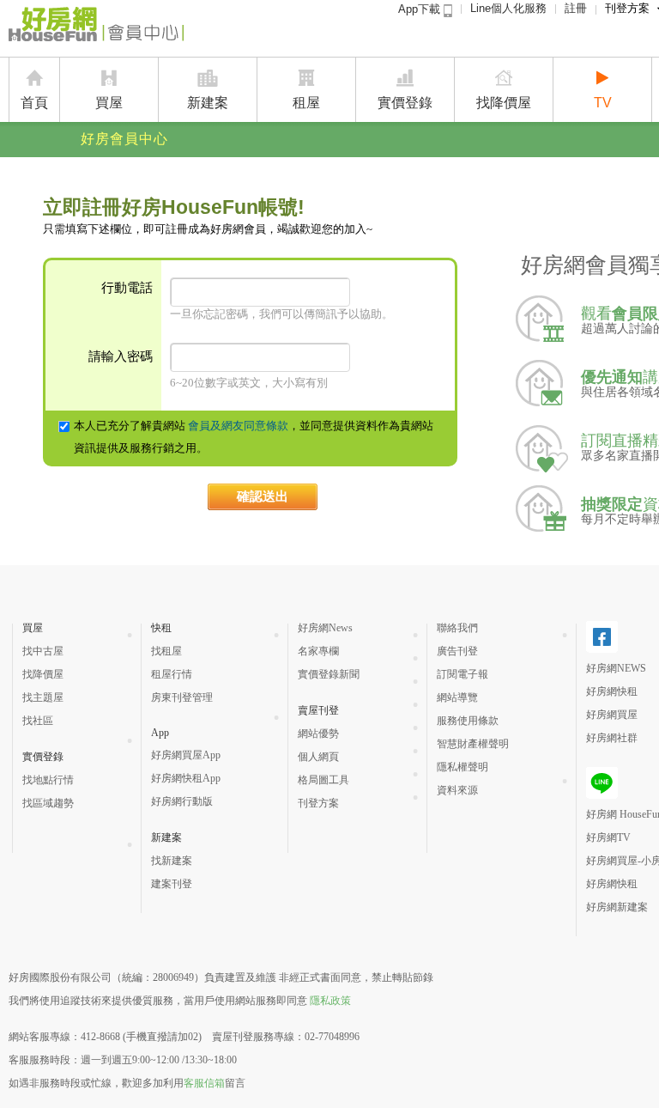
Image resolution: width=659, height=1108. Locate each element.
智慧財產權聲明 (473, 744)
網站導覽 (457, 697)
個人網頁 (318, 757)
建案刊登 (171, 884)
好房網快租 (612, 691)
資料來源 (457, 790)
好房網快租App (186, 778)
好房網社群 (612, 738)
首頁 (34, 102)
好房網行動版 (182, 801)
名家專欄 (318, 651)
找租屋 (166, 651)
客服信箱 (204, 1083)
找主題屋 (42, 697)
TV (603, 102)
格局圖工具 (323, 780)
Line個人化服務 (508, 8)
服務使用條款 (468, 721)
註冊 (576, 8)
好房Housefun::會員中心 (96, 27)
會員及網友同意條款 (238, 425)
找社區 (37, 721)
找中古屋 (42, 651)
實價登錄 (405, 102)
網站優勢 (318, 734)
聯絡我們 (457, 628)
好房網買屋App (186, 755)
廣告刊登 (457, 651)
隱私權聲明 (462, 767)
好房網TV (608, 837)
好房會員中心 (124, 138)
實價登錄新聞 (329, 674)
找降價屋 (503, 102)
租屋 (306, 102)
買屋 (109, 102)
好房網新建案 (617, 907)
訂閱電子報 (462, 674)
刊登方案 (318, 803)
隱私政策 (330, 1001)
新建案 (207, 102)
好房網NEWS (616, 668)
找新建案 (171, 861)
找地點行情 (48, 780)
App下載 (421, 9)
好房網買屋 (612, 715)
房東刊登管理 (182, 697)
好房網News (325, 628)
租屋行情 (171, 674)
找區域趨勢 (48, 803)
